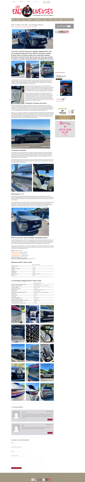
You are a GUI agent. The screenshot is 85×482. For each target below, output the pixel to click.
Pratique (44, 19)
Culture (50, 19)
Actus (18, 19)
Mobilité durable (37, 19)
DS (22, 425)
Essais (23, 19)
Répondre (50, 419)
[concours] (65, 121)
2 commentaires (34, 26)
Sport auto (30, 19)
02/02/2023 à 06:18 (49, 411)
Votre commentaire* (14, 455)
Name (12, 442)
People (61, 19)
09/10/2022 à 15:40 (49, 424)
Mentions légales (71, 476)
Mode (56, 19)
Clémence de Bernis (26, 26)
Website (12, 451)
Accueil (13, 19)
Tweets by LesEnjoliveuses (60, 72)
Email (16, 447)
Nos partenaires (46, 2)
